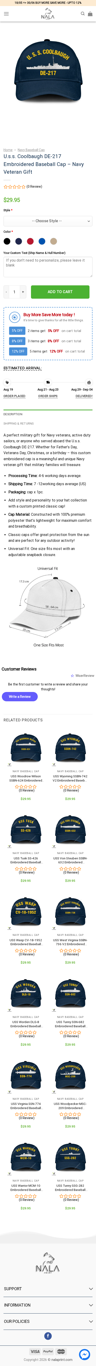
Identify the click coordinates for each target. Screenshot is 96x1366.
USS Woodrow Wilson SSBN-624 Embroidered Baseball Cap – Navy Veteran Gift (25, 778)
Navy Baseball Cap (31, 150)
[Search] (83, 13)
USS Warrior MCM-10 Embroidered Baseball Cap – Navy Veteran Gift (26, 1188)
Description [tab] (12, 414)
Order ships (48, 396)
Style (7, 210)
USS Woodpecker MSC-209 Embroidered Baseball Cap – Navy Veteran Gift (70, 1106)
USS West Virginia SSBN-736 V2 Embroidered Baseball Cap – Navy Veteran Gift (70, 942)
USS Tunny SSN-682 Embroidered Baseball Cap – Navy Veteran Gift (70, 1024)
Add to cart (60, 292)
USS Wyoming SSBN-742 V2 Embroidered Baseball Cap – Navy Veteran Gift (70, 778)
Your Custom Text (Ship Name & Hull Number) (34, 253)
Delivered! (84, 396)
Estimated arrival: (22, 368)
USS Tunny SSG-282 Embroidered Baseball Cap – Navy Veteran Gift (70, 1188)
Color (8, 231)
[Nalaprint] (48, 13)
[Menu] (6, 13)
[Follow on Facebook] (48, 1336)
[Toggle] (91, 1289)
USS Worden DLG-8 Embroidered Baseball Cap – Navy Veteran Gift (26, 1024)
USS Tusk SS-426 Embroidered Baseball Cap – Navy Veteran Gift (26, 860)
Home (8, 150)
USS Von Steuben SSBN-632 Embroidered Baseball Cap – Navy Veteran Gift (70, 860)
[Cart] (90, 14)
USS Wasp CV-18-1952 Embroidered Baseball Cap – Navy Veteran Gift (26, 942)
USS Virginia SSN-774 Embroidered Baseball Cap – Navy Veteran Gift (26, 1106)
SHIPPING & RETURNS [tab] (18, 423)
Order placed (14, 396)
